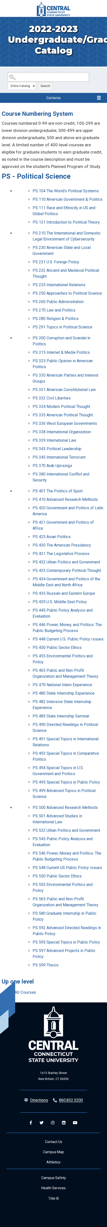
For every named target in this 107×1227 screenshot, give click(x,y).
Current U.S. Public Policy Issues (68, 639)
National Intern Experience (62, 684)
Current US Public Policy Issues (67, 867)
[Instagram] (52, 1123)
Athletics (53, 1162)
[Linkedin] (63, 1123)
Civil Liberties (52, 398)
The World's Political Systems (66, 191)
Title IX (53, 1198)
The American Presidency (62, 545)
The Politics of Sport (58, 491)
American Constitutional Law (64, 389)
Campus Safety (53, 1178)
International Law (54, 440)
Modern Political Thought (61, 406)
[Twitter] (42, 1123)
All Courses (25, 992)
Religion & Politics (56, 318)
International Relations (59, 284)
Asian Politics (52, 536)
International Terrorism (59, 457)
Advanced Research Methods (65, 499)
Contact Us (53, 1142)
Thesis (45, 965)
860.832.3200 (71, 1100)
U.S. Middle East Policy (60, 601)
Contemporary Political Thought (67, 570)
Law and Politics (54, 310)
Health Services (53, 1188)
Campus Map (53, 1152)
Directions (39, 1100)
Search (45, 86)
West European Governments (65, 423)
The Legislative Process (61, 553)
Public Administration (58, 301)
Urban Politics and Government (66, 562)
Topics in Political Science (62, 327)
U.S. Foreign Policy (56, 262)
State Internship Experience (64, 693)
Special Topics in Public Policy (66, 782)
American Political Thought (63, 415)
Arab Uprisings (52, 465)
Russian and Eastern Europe (64, 593)
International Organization (62, 432)
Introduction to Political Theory (66, 222)
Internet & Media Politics (61, 352)
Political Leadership (57, 448)
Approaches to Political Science (67, 293)
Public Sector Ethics (57, 647)
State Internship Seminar (61, 716)
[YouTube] (75, 1123)
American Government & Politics (68, 199)
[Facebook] (31, 1123)
